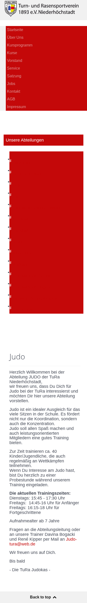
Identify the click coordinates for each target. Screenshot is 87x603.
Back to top (41, 597)
